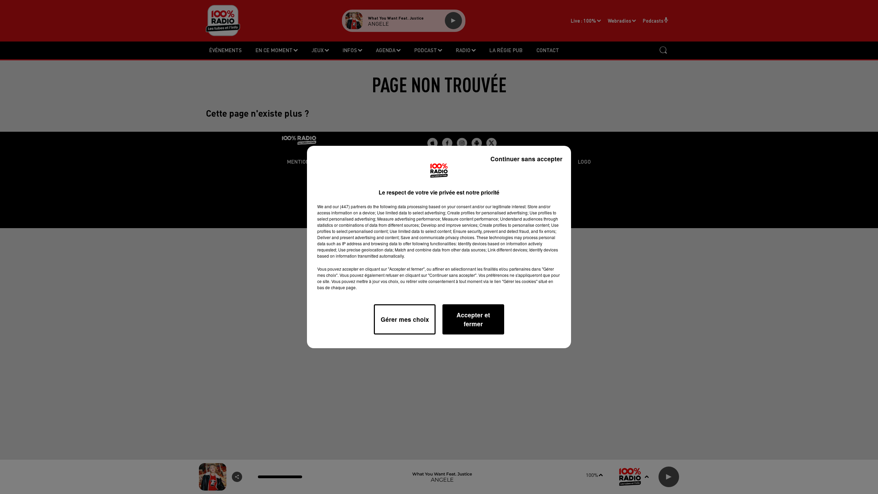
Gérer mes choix (405, 319)
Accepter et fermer (473, 319)
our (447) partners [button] (349, 206)
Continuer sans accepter (526, 158)
